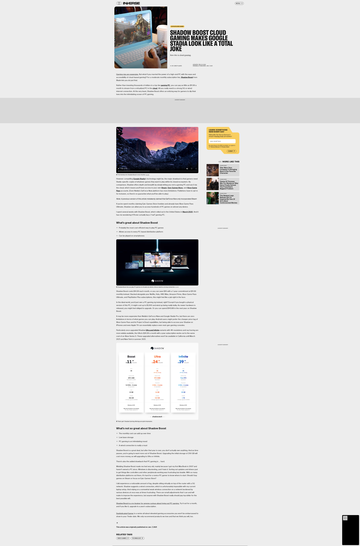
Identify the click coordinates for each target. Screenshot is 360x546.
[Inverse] (131, 3)
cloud (155, 88)
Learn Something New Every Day (218, 131)
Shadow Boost (187, 77)
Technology (136, 538)
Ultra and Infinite (152, 330)
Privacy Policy (225, 147)
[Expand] (344, 517)
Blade (147, 174)
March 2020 (188, 212)
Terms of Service (215, 147)
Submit (230, 151)
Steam (164, 188)
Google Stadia (139, 179)
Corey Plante (177, 66)
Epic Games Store (175, 188)
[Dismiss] (357, 517)
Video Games (122, 538)
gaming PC (165, 85)
